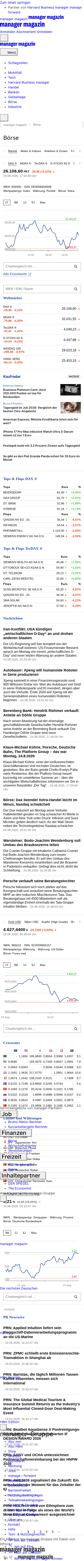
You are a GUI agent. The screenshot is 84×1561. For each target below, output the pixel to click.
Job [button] (7, 1114)
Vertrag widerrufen (22, 1515)
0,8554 (47, 1056)
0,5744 (58, 1083)
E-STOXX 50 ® (60, 163)
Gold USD (14, 921)
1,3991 (68, 1061)
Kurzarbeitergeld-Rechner (28, 1127)
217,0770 (35, 1072)
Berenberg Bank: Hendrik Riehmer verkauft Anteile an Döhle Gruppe (40, 713)
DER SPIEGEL (18, 1183)
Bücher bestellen (21, 1164)
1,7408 (68, 1078)
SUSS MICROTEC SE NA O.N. (23, 589)
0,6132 (12, 1083)
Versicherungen (20, 1150)
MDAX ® (25, 163)
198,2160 (35, 1078)
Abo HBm (15, 1446)
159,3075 (35, 1061)
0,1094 (12, 1089)
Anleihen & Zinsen (56, 151)
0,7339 (47, 1061)
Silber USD (31, 921)
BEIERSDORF (12, 492)
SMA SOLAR (11, 600)
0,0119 (23, 1094)
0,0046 (47, 1067)
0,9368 (58, 1056)
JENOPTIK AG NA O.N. (18, 605)
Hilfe (11, 1529)
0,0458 (47, 1100)
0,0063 (23, 1067)
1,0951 (58, 1072)
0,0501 (58, 1100)
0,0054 (12, 1067)
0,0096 (58, 1094)
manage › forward (22, 1476)
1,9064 (68, 1072)
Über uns (15, 1520)
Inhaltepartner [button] (22, 1175)
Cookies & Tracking (23, 1505)
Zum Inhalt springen (15, 2)
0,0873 (68, 1100)
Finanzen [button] (15, 1132)
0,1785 (68, 1089)
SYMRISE (9, 509)
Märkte (12, 151)
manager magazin (15, 124)
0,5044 (58, 1067)
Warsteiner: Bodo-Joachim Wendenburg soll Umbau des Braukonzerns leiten (42, 843)
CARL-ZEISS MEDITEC (18, 578)
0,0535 (12, 1100)
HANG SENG (11, 359)
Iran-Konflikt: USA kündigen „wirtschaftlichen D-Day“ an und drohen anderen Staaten (38, 633)
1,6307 (68, 1056)
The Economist (19, 1188)
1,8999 (37, 1094)
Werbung (15, 1466)
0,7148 (23, 1083)
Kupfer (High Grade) (55, 921)
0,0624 (23, 1100)
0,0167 (68, 1094)
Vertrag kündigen (21, 1510)
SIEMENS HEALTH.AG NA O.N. (23, 562)
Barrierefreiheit (19, 1490)
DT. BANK (9, 503)
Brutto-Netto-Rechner (25, 1122)
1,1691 (12, 1072)
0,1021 (58, 1089)
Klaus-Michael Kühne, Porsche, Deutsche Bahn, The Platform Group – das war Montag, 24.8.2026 (39, 751)
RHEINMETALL (13, 530)
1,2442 (23, 1078)
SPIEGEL (14, 1456)
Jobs (12, 1471)
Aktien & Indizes (30, 151)
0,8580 (12, 1061)
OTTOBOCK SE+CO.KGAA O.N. (24, 567)
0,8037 (58, 1061)
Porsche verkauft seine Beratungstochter (39, 881)
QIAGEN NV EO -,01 (16, 519)
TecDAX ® (40, 163)
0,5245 (47, 1083)
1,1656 (23, 1056)
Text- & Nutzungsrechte (26, 1534)
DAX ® (12, 163)
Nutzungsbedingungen (25, 1495)
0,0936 (47, 1089)
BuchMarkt (16, 1461)
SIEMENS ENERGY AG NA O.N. (23, 536)
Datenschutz (18, 1485)
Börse (12, 1141)
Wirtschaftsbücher (22, 1146)
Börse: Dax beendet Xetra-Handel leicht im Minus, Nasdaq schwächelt (40, 802)
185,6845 (35, 1056)
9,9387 (37, 1100)
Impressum (16, 1480)
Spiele (13, 1169)
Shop (12, 1451)
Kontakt (14, 1524)
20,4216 (36, 1089)
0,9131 (47, 1078)
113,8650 (36, 1083)
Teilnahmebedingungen (26, 1500)
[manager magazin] (17, 46)
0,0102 (12, 1094)
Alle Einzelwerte (15, 274)
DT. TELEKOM (12, 573)
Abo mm (14, 1441)
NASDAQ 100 (12, 348)
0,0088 (68, 1067)
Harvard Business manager (48, 7)
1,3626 (23, 1072)
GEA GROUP (11, 498)
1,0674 (12, 1078)
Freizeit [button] (12, 1156)
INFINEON (10, 525)
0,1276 (23, 1089)
